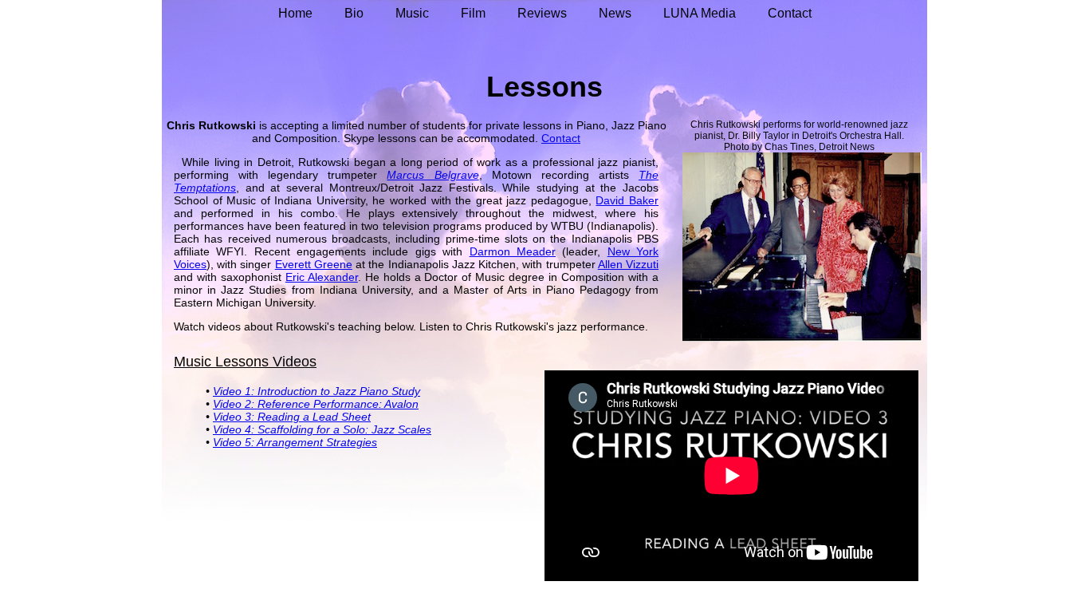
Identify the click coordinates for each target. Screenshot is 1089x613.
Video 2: (235, 403)
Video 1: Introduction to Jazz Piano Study (316, 391)
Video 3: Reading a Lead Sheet (292, 416)
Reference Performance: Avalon (338, 403)
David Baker (627, 200)
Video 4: (235, 429)
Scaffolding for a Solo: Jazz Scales (344, 429)
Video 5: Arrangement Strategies (295, 442)
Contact (560, 138)
